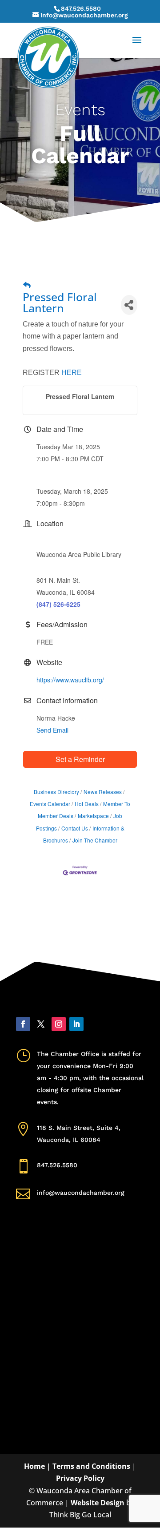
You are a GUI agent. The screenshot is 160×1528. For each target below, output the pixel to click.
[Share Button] (129, 305)
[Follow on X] (41, 1024)
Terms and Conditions (91, 1466)
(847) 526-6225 (58, 604)
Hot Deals (87, 803)
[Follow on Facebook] (23, 1024)
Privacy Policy (80, 1478)
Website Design (97, 1503)
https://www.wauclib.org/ (70, 679)
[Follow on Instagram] (59, 1024)
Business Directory (56, 791)
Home (34, 1466)
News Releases (103, 791)
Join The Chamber (94, 840)
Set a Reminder (80, 759)
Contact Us (74, 828)
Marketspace (93, 815)
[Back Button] (27, 285)
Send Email (52, 730)
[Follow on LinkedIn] (76, 1024)
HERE (71, 372)
